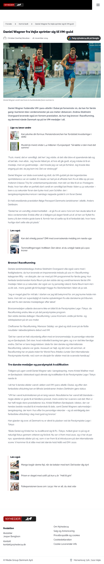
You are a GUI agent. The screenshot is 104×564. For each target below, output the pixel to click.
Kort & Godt (23, 24)
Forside (9, 24)
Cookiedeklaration (63, 539)
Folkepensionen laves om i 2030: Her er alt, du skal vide (48, 486)
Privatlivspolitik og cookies (67, 535)
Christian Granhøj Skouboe (19, 38)
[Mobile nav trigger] (98, 5)
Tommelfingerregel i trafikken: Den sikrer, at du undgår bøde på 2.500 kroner (55, 249)
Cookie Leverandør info (65, 544)
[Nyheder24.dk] (47, 5)
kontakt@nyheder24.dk (14, 544)
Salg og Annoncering (64, 531)
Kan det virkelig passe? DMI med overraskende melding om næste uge (56, 238)
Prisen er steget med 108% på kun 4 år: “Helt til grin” (46, 475)
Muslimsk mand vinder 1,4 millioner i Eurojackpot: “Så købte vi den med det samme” (58, 146)
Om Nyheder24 (61, 526)
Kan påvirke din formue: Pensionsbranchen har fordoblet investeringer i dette (56, 135)
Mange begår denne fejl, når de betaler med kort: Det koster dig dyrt (55, 464)
